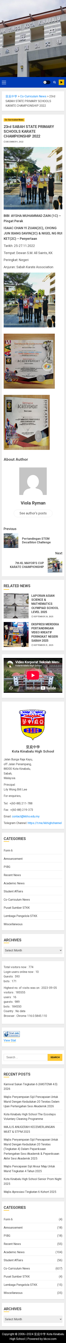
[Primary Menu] (4, 82)
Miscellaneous (13, 924)
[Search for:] (26, 1057)
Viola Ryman (33, 503)
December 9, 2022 (14, 142)
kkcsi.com (50, 1339)
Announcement (13, 859)
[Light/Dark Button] (46, 82)
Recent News (12, 875)
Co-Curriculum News (14, 120)
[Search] (54, 82)
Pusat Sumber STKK (17, 907)
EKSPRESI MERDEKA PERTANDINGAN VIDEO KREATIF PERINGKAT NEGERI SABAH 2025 (45, 633)
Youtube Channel (61, 82)
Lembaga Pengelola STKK (20, 916)
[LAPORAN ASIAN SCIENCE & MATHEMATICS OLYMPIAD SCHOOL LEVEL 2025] (16, 605)
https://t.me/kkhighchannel (45, 823)
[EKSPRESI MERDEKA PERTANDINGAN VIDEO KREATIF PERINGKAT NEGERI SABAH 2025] (16, 634)
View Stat (10, 1040)
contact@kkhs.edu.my (26, 816)
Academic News (14, 883)
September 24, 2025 (43, 617)
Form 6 (8, 850)
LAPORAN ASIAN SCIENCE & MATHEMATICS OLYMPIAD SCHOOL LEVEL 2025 (45, 604)
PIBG (7, 867)
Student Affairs (13, 891)
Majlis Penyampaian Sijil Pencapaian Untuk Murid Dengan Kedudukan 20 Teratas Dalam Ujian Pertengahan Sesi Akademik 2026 (31, 1101)
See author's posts (33, 513)
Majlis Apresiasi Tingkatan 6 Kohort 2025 (30, 1192)
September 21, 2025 (43, 645)
